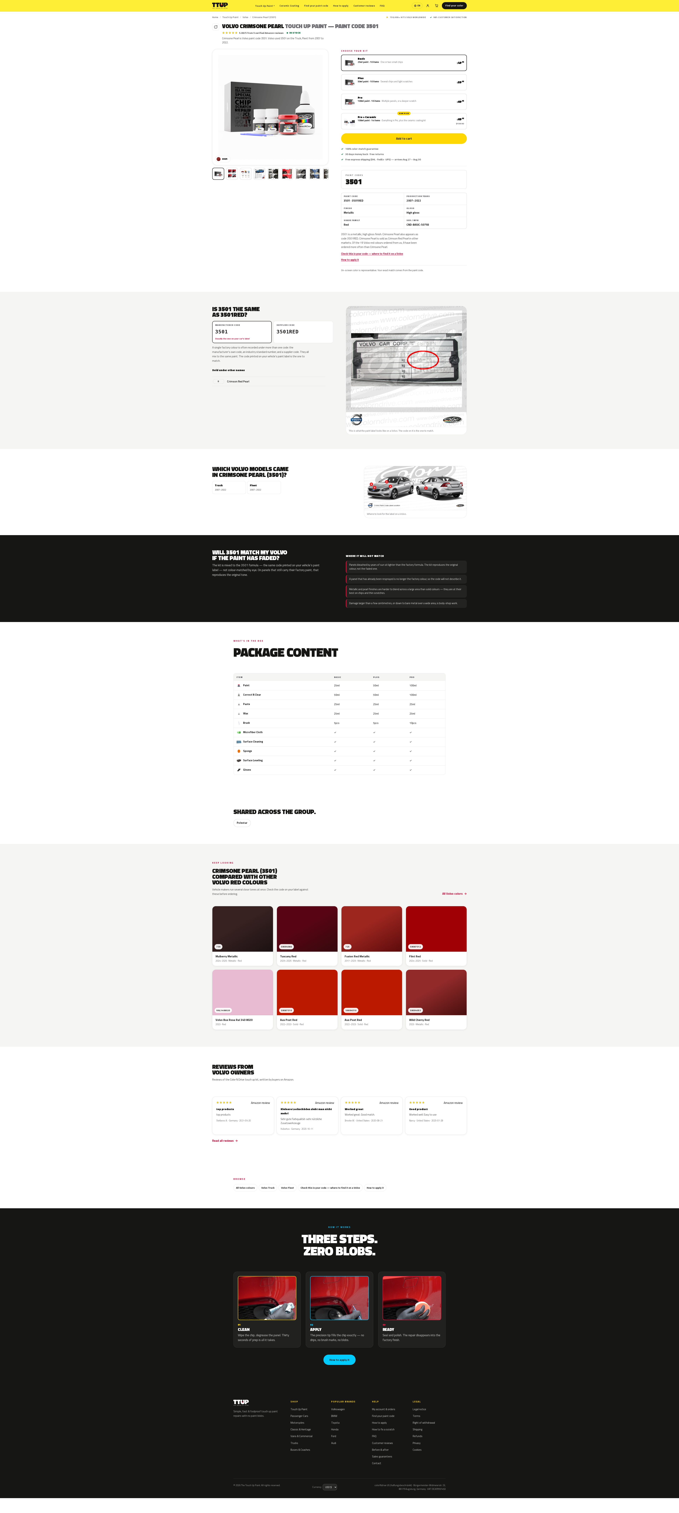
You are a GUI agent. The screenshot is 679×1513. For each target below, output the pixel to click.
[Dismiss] (45, 1501)
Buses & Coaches (300, 1450)
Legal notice (419, 1409)
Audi (333, 1443)
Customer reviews (364, 5)
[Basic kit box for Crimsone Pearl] (218, 174)
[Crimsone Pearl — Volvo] (232, 174)
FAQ (382, 5)
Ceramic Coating (289, 5)
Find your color (454, 5)
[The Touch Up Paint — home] (220, 6)
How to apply (340, 5)
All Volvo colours (245, 1188)
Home (215, 17)
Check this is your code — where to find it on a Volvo (372, 254)
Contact (376, 1463)
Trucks (294, 1443)
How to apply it (350, 260)
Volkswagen (338, 1409)
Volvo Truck (267, 1188)
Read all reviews (223, 1140)
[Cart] (436, 5)
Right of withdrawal (424, 1423)
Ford (333, 1436)
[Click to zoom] (270, 107)
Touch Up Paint (265, 6)
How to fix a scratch (383, 1429)
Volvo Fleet (287, 1188)
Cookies (417, 1450)
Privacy (416, 1443)
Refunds (417, 1436)
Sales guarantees (382, 1456)
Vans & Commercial (301, 1436)
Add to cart (404, 138)
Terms (416, 1416)
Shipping (417, 1429)
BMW (334, 1416)
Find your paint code (316, 5)
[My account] (427, 5)
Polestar (242, 823)
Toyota (335, 1423)
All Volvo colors (452, 893)
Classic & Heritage (301, 1429)
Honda (334, 1429)
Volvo (245, 17)
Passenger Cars (299, 1416)
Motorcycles (297, 1423)
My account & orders (383, 1409)
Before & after (380, 1450)
